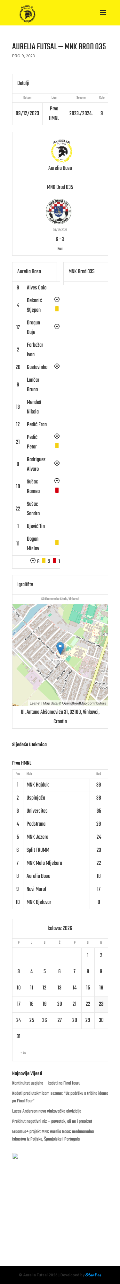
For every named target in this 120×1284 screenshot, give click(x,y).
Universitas (37, 811)
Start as (93, 1274)
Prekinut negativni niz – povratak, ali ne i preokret (52, 1121)
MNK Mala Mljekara (44, 863)
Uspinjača (36, 798)
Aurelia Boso (38, 876)
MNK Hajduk (38, 785)
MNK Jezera (37, 837)
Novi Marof (36, 889)
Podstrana (36, 824)
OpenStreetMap (74, 702)
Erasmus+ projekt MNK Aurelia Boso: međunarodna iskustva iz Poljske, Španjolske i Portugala (53, 1135)
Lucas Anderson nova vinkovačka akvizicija (46, 1111)
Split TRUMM (38, 850)
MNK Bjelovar (39, 902)
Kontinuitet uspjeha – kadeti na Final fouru (46, 1083)
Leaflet (35, 702)
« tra (23, 1053)
